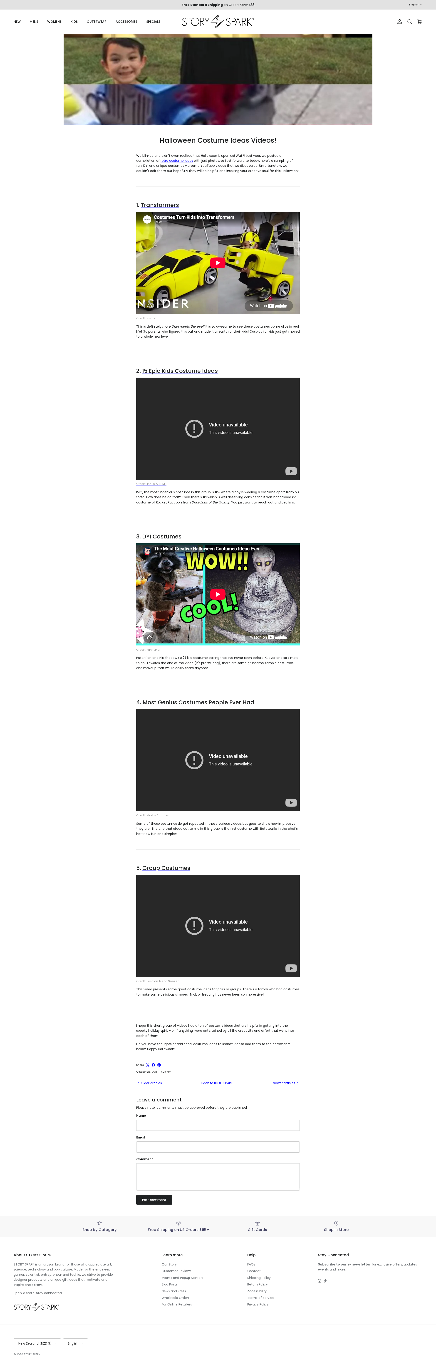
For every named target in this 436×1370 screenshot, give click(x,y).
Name (141, 1115)
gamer (19, 1274)
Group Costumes (166, 868)
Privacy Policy (258, 1304)
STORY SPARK (32, 1354)
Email (140, 1137)
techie (75, 1274)
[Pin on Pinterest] (159, 1065)
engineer (102, 1269)
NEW (17, 21)
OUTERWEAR (97, 21)
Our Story (169, 1264)
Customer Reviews (176, 1271)
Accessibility (257, 1291)
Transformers (160, 205)
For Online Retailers (177, 1304)
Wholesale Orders (176, 1297)
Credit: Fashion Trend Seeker (157, 981)
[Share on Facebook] (153, 1065)
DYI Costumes (161, 536)
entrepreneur (51, 1274)
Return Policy (257, 1284)
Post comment (154, 1200)
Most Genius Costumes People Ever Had (198, 702)
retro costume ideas (177, 160)
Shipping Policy (259, 1277)
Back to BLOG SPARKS (218, 1083)
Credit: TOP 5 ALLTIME (151, 484)
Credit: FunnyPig (148, 650)
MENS (34, 21)
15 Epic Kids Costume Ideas (180, 371)
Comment (144, 1159)
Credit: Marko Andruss (152, 815)
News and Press (174, 1291)
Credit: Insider (146, 318)
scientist (32, 1274)
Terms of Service (260, 1297)
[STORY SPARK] (218, 21)
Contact (254, 1271)
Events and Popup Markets (182, 1277)
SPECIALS (153, 21)
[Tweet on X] (147, 1065)
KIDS (74, 21)
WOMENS (54, 21)
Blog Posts (170, 1284)
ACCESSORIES (126, 21)
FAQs (251, 1264)
